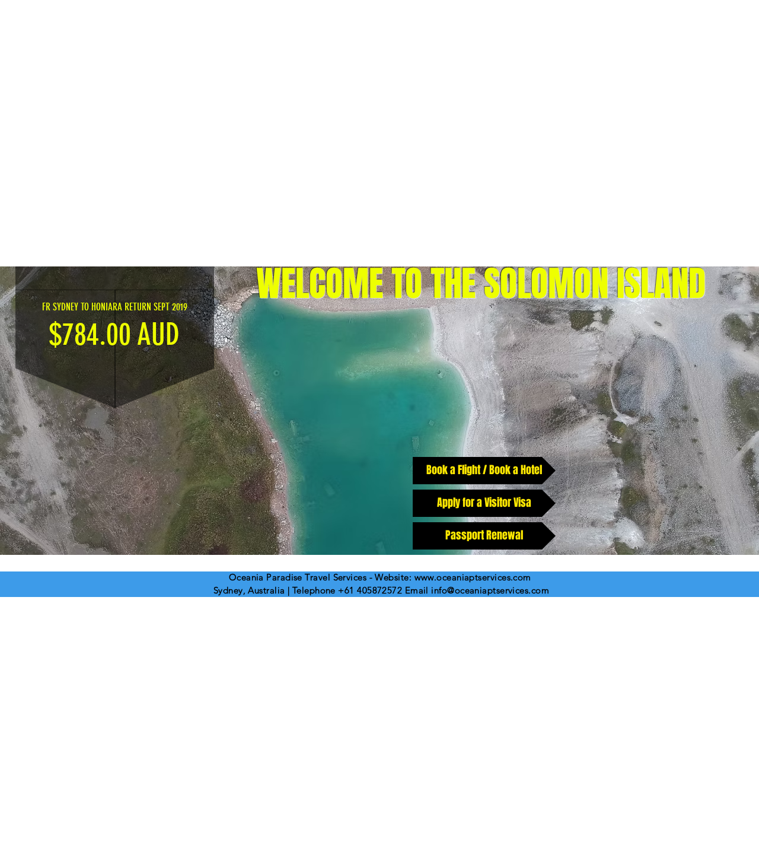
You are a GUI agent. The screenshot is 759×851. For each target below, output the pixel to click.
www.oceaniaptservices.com (472, 577)
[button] (379, 410)
